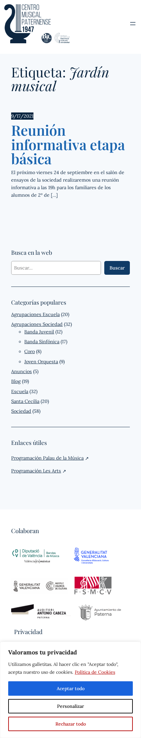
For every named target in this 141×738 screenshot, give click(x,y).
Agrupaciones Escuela (35, 314)
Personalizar (70, 706)
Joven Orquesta (41, 362)
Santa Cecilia (25, 401)
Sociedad (21, 411)
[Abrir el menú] (133, 24)
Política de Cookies (95, 672)
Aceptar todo (71, 688)
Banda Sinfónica (41, 342)
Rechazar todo (70, 724)
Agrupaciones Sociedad (37, 324)
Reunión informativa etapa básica (68, 144)
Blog (16, 381)
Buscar (117, 268)
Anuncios (21, 371)
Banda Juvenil (39, 332)
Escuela (19, 391)
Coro (29, 351)
